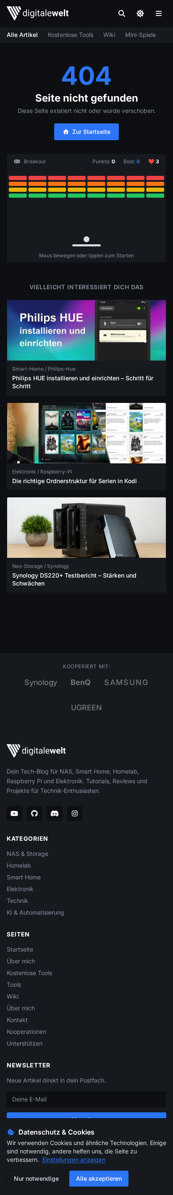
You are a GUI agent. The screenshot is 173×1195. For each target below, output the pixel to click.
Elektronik (20, 888)
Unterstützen (24, 1043)
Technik (17, 900)
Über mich (21, 961)
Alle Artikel (22, 34)
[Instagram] (74, 813)
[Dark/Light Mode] (140, 13)
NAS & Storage (27, 853)
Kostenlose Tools (70, 34)
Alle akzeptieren (99, 1178)
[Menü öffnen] (158, 13)
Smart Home (24, 877)
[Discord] (54, 813)
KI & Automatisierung (35, 912)
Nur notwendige (36, 1178)
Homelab (19, 865)
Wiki (109, 34)
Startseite (20, 949)
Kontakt (17, 1019)
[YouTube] (14, 813)
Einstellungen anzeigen (73, 1159)
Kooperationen (26, 1031)
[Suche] (121, 13)
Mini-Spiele (140, 34)
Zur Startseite (91, 131)
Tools (14, 984)
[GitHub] (34, 813)
